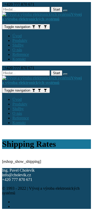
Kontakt (19, 59)
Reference (20, 54)
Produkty (19, 40)
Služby (18, 45)
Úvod (17, 36)
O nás (17, 50)
